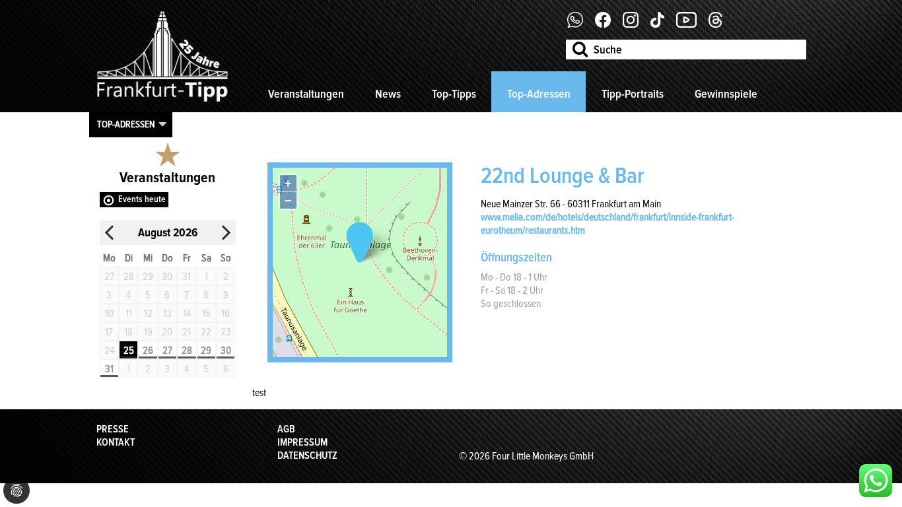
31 (109, 369)
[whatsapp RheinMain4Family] (875, 480)
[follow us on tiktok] (662, 24)
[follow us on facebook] (580, 24)
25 (128, 350)
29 (206, 350)
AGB (286, 429)
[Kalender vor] (226, 232)
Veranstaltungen (306, 93)
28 (187, 350)
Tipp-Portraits (633, 93)
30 (226, 350)
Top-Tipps (454, 93)
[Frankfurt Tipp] (162, 102)
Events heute (142, 199)
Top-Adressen (539, 93)
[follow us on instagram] (635, 24)
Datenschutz (307, 455)
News (388, 93)
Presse (112, 429)
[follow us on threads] (720, 24)
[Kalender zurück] (110, 232)
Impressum (302, 442)
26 (148, 350)
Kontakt (115, 442)
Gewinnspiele (726, 93)
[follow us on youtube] (691, 24)
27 (167, 350)
